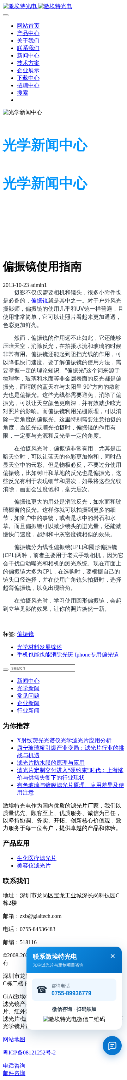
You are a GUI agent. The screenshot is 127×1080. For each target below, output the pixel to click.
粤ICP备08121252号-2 (29, 1052)
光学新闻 (28, 688)
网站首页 (28, 26)
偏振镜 (39, 300)
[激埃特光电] (63, 6)
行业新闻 (28, 711)
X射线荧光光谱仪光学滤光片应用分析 (64, 740)
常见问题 (28, 696)
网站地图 (14, 1039)
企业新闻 (28, 703)
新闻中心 (28, 681)
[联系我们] (112, 1045)
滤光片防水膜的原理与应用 (51, 763)
